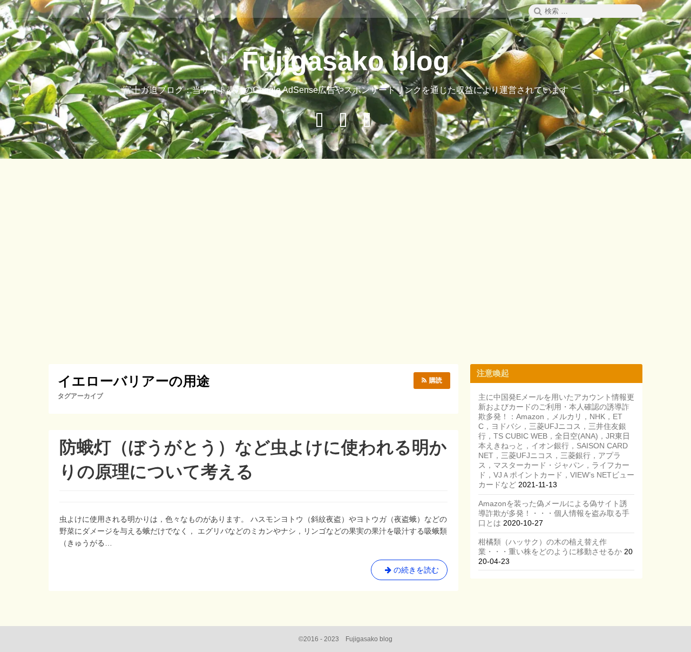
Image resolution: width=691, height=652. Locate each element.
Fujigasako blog (346, 61)
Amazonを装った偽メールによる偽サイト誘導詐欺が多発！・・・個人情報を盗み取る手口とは (553, 513)
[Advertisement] (345, 263)
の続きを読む (409, 573)
